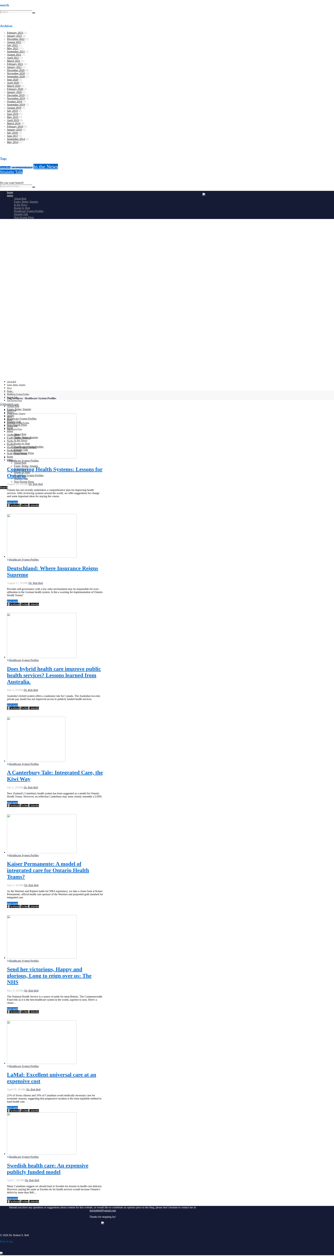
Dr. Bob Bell (36, 484)
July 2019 (12, 110)
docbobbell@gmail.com (103, 1210)
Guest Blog (5, 167)
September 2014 (16, 139)
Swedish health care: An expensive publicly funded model (47, 1168)
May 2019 (12, 117)
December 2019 (16, 95)
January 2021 (14, 67)
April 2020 (13, 82)
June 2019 (12, 114)
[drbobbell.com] (9, 404)
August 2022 (14, 42)
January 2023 (14, 35)
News (9, 388)
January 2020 (14, 92)
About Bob (20, 198)
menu (10, 195)
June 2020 (12, 79)
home (10, 192)
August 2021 (14, 54)
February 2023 (15, 32)
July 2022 (12, 45)
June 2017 (12, 135)
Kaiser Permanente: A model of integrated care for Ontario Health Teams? (48, 870)
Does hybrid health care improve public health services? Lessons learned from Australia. (54, 675)
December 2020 (16, 70)
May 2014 (12, 142)
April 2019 (13, 120)
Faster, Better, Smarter (26, 201)
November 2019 (16, 98)
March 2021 (13, 60)
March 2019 (13, 123)
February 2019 (15, 126)
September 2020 (16, 76)
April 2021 (13, 57)
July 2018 (12, 132)
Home (10, 392)
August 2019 (14, 107)
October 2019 (14, 101)
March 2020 (13, 85)
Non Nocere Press (24, 217)
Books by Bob (22, 207)
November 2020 (16, 73)
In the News (45, 166)
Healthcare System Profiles (22, 168)
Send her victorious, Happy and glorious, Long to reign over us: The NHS (49, 975)
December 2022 (16, 39)
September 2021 (16, 51)
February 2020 (15, 89)
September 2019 (16, 104)
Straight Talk (11, 171)
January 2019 (14, 129)
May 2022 (12, 48)
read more (12, 502)
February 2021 (15, 64)
